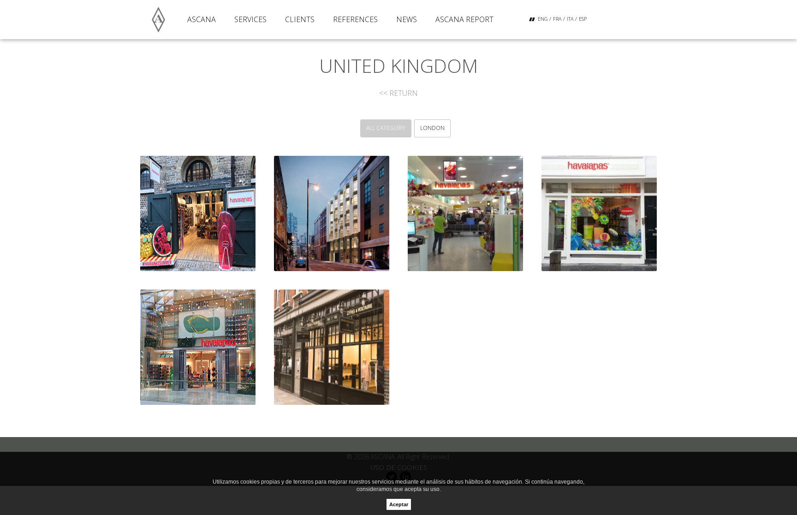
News (406, 19)
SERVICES (250, 19)
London (432, 128)
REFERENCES (355, 19)
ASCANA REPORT (464, 19)
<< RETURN (398, 93)
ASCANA (201, 19)
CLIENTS (300, 19)
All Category (385, 128)
